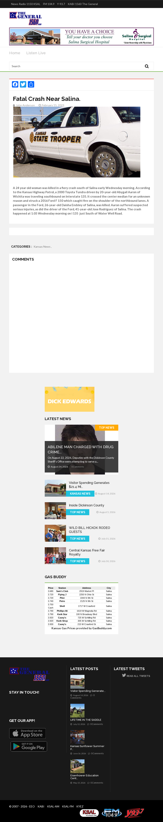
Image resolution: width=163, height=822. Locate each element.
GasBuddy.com (102, 628)
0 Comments (77, 466)
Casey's (62, 617)
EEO (32, 806)
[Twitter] (23, 704)
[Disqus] (81, 318)
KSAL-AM (53, 806)
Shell (62, 606)
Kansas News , (43, 246)
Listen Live (36, 53)
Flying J (62, 594)
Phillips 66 (62, 611)
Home (14, 53)
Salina (109, 591)
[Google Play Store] (29, 746)
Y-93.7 (61, 4)
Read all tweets (138, 676)
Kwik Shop (62, 621)
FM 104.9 (48, 4)
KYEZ (79, 806)
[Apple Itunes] (27, 733)
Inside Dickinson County (86, 505)
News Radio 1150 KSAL (25, 4)
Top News (106, 427)
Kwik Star (62, 614)
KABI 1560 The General (83, 4)
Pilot (62, 598)
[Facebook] (13, 704)
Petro (62, 601)
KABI (41, 806)
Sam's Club (62, 591)
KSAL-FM (68, 806)
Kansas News (80, 493)
